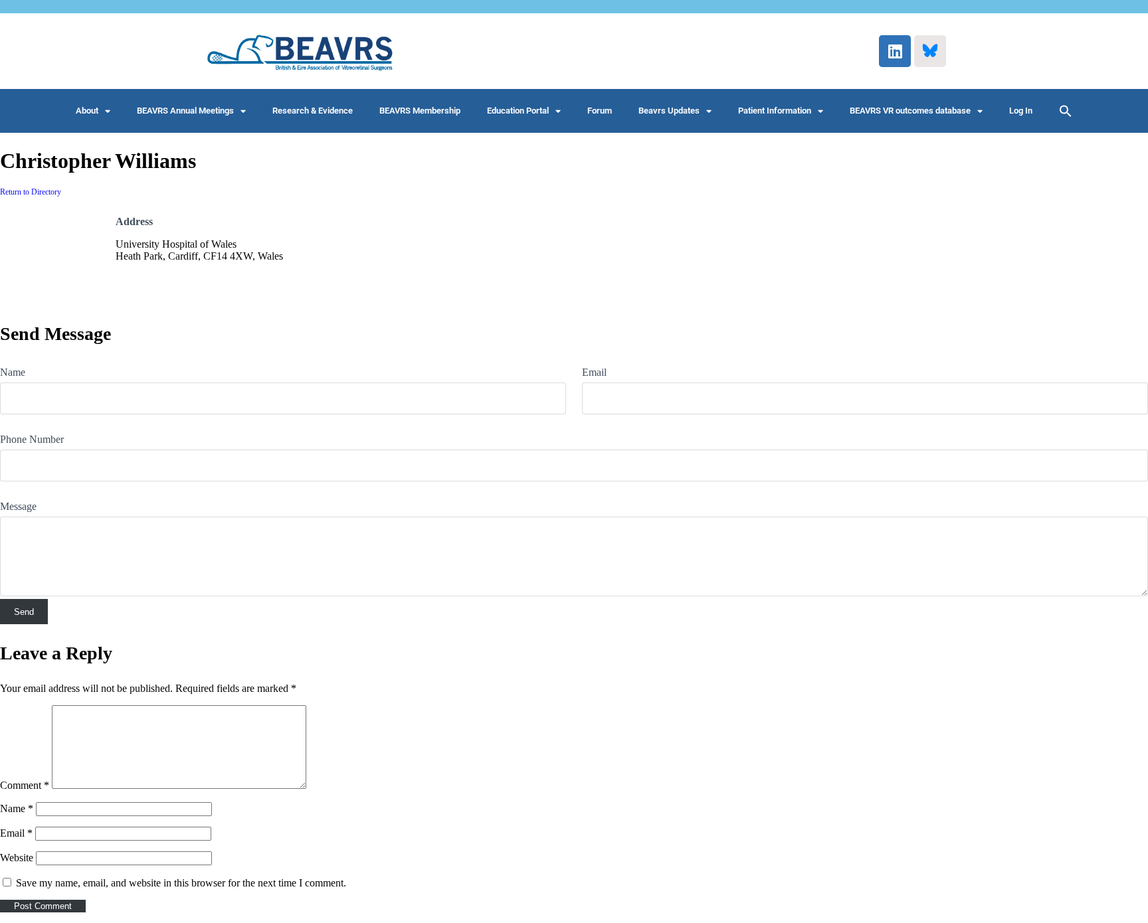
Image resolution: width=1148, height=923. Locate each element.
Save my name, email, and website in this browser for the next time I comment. (181, 882)
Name (12, 372)
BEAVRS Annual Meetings (185, 111)
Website (16, 857)
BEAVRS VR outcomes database (910, 111)
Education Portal (518, 111)
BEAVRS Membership (419, 111)
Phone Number (32, 439)
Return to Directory (30, 192)
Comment (24, 785)
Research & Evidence (312, 111)
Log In (1020, 111)
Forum (599, 111)
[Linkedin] (895, 51)
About (87, 111)
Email (594, 372)
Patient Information (774, 111)
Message (18, 506)
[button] (1066, 111)
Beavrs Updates (669, 111)
